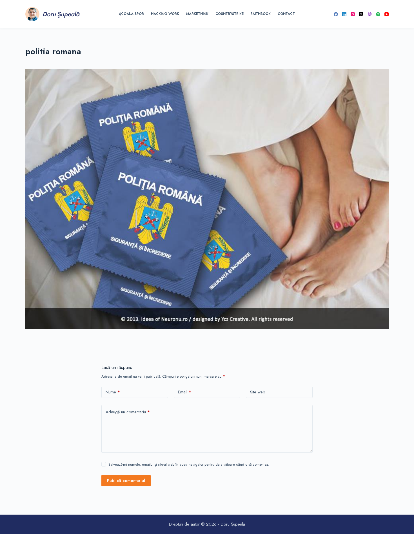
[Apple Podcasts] (370, 14)
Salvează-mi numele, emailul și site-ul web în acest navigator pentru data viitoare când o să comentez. (188, 464)
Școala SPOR (131, 13)
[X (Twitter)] (361, 14)
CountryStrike (229, 13)
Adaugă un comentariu (128, 412)
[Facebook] (336, 14)
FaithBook (261, 13)
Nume (113, 392)
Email (184, 392)
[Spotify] (378, 14)
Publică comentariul (126, 480)
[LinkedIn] (344, 14)
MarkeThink (197, 13)
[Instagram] (353, 14)
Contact (286, 13)
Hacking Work (165, 13)
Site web (257, 392)
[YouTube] (386, 14)
